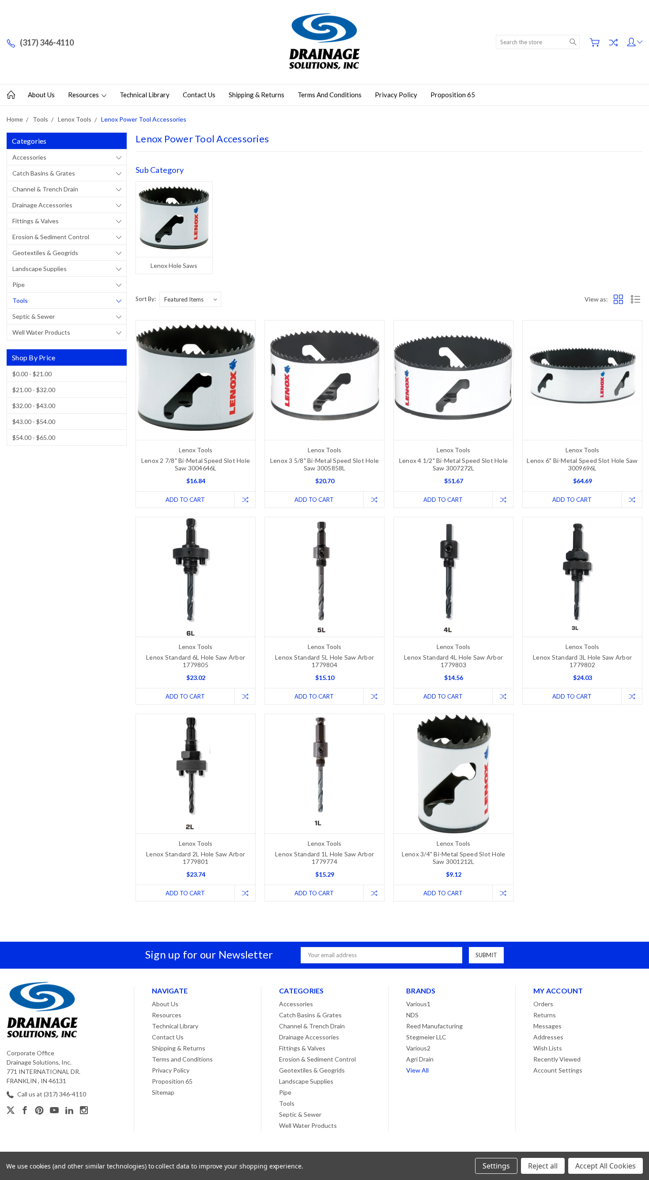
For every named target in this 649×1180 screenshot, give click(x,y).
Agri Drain (420, 1059)
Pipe (18, 284)
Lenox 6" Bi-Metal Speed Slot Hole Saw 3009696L (582, 464)
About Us (41, 95)
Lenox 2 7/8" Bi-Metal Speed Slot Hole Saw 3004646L (195, 464)
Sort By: (146, 298)
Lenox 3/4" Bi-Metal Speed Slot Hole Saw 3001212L (454, 857)
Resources (84, 95)
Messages (547, 1026)
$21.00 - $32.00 (33, 389)
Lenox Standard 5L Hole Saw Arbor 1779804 (324, 660)
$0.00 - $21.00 (32, 374)
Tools (20, 300)
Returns (544, 1015)
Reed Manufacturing (434, 1026)
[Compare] (613, 42)
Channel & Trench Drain (45, 189)
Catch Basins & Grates (43, 173)
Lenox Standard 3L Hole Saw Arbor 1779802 (582, 660)
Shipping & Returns (256, 95)
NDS (412, 1015)
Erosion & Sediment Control (50, 237)
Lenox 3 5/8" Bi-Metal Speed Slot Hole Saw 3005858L (324, 464)
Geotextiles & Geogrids (45, 252)
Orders (543, 1004)
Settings (496, 1166)
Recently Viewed (557, 1059)
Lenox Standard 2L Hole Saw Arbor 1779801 (195, 857)
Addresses (548, 1037)
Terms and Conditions (330, 95)
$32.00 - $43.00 (33, 405)
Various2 (418, 1048)
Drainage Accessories (42, 205)
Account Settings (557, 1070)
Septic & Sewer (33, 316)
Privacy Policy (396, 95)
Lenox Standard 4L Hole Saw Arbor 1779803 (453, 660)
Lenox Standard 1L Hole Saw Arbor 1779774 (324, 857)
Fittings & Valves (35, 221)
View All (417, 1070)
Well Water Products (41, 332)
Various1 (418, 1004)
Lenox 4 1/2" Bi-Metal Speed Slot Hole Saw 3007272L (453, 464)
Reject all (543, 1166)
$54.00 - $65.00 (33, 437)
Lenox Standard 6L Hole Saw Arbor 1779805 (195, 660)
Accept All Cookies (605, 1166)
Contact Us (199, 95)
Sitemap (163, 1092)
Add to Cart (185, 499)
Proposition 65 (452, 95)
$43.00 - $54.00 (33, 421)
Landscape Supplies (39, 268)
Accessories (29, 157)
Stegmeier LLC (426, 1037)
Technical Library (145, 95)
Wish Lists (547, 1048)
